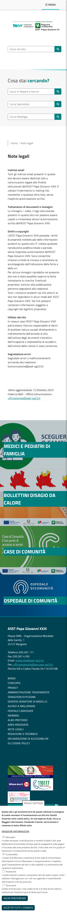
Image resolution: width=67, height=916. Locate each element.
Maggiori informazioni (15, 831)
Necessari (10, 837)
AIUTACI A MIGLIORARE (21, 706)
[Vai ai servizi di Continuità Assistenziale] (42, 789)
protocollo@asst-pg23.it (29, 660)
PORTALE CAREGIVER (20, 711)
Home (14, 143)
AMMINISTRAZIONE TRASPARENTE (28, 692)
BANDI (11, 678)
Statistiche (11, 871)
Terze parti (11, 885)
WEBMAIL (13, 715)
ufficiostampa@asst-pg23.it (24, 398)
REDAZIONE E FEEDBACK (23, 734)
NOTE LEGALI (16, 729)
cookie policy (23, 818)
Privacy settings (33, 803)
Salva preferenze (14, 898)
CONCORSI (14, 683)
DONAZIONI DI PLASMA (22, 697)
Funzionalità (12, 854)
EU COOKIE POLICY (19, 743)
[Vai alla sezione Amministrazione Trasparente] (30, 776)
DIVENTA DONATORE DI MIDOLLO (27, 701)
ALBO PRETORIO (17, 720)
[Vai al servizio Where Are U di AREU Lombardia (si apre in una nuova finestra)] (19, 789)
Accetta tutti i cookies (18, 907)
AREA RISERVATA (18, 725)
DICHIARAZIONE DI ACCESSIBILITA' (28, 739)
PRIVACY (13, 688)
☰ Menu (50, 5)
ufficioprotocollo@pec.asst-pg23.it (33, 664)
